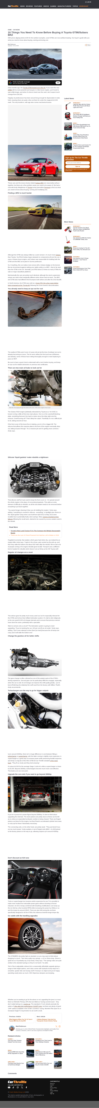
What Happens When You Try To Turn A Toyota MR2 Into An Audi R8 (20, 1020)
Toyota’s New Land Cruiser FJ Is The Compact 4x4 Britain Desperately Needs (82, 146)
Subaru (58, 255)
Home (10, 29)
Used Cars (11, 1061)
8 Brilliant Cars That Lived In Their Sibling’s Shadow (43, 1041)
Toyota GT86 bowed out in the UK (34, 88)
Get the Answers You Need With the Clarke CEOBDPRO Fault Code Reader (81, 229)
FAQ (51, 1086)
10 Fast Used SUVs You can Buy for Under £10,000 (43, 1064)
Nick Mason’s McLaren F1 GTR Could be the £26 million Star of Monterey (43, 1053)
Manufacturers (64, 6)
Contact (52, 1084)
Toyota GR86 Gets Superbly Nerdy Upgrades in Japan (16, 1052)
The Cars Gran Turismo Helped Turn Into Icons (15, 1041)
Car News (16, 29)
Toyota (30, 187)
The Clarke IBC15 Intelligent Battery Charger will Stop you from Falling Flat (81, 116)
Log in (89, 2)
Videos (46, 6)
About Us (52, 1083)
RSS (51, 1089)
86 (10, 90)
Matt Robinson (12, 44)
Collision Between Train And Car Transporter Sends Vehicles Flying (47, 1020)
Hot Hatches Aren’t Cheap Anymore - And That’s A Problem (80, 260)
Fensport (47, 187)
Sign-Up (52, 1093)
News (22, 6)
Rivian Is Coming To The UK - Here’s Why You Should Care (81, 248)
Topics (75, 6)
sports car (27, 1004)
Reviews (29, 6)
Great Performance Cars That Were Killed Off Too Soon (81, 269)
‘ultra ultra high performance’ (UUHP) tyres (28, 1006)
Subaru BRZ (39, 183)
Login (51, 1092)
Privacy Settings (54, 1090)
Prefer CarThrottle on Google (21, 82)
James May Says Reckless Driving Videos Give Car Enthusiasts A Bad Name (81, 136)
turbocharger (12, 756)
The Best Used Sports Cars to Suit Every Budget (16, 1064)
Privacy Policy (68, 170)
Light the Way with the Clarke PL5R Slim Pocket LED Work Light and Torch (81, 106)
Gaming (53, 6)
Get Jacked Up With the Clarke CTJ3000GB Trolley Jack (82, 238)
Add (58, 82)
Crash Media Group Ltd (17, 1092)
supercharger (22, 756)
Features (38, 6)
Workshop (83, 6)
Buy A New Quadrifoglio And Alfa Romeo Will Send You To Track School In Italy (81, 126)
